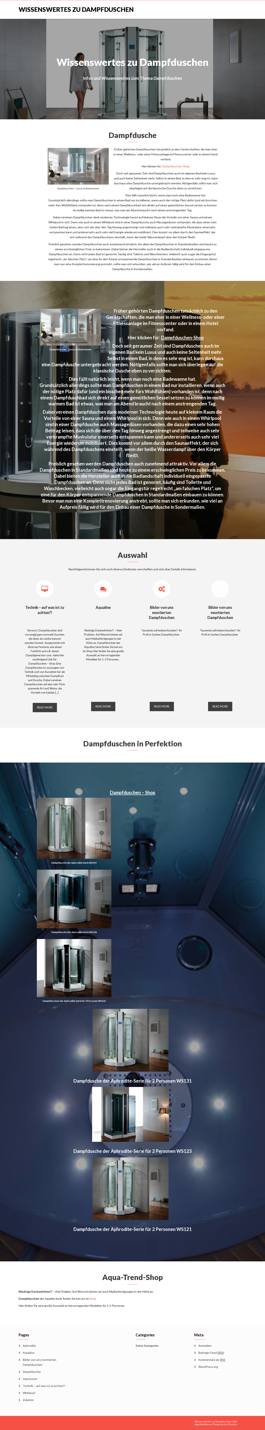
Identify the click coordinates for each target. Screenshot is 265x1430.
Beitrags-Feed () (211, 1352)
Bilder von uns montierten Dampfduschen (162, 612)
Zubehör (28, 1400)
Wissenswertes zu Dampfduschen (76, 9)
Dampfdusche (32, 1371)
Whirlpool (29, 1393)
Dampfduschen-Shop (176, 166)
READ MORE (45, 707)
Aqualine (103, 607)
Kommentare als (211, 1359)
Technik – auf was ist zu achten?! (44, 1386)
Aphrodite (29, 1345)
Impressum (30, 1378)
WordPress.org (208, 1366)
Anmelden (205, 1345)
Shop (93, 1298)
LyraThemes (230, 1424)
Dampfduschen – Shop (132, 792)
